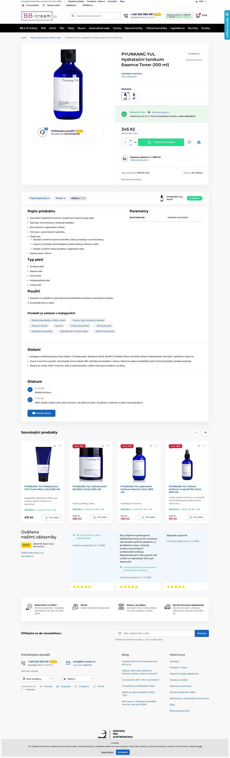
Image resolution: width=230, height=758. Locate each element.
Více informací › (129, 76)
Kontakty (112, 1)
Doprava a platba (76, 1)
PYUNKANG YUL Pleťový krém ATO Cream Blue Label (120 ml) (42, 488)
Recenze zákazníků (180, 711)
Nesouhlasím (107, 752)
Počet (125, 142)
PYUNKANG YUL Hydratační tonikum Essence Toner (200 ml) (137, 489)
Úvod (23, 37)
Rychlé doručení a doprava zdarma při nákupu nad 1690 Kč (188, 611)
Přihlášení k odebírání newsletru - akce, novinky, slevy (139, 639)
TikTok (100, 686)
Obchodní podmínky (180, 686)
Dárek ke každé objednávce (95, 608)
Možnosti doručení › (139, 160)
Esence (59, 325)
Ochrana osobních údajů (182, 692)
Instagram (84, 686)
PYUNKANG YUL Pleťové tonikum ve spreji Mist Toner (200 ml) (185, 489)
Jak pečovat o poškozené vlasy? (138, 686)
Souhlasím (123, 752)
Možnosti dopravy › (161, 112)
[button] (205, 432)
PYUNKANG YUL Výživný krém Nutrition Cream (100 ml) (90, 488)
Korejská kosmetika (42, 331)
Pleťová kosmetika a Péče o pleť (46, 37)
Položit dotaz (43, 413)
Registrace (71, 5)
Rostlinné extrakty (105, 331)
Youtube (48, 686)
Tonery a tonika (40, 325)
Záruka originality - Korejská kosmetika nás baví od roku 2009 (49, 611)
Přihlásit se (87, 5)
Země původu (104, 325)
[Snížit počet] (131, 144)
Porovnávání (33, 5)
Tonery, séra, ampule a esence (88, 320)
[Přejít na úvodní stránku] (39, 16)
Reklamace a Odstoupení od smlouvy (189, 698)
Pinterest (30, 689)
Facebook (66, 686)
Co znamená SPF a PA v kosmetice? (140, 680)
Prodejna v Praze (178, 667)
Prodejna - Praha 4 (96, 1)
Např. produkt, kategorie (89, 16)
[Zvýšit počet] (131, 140)
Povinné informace (131, 179)
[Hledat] (73, 15)
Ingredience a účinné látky (74, 331)
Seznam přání (53, 5)
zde (200, 746)
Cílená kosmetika (80, 325)
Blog (122, 1)
